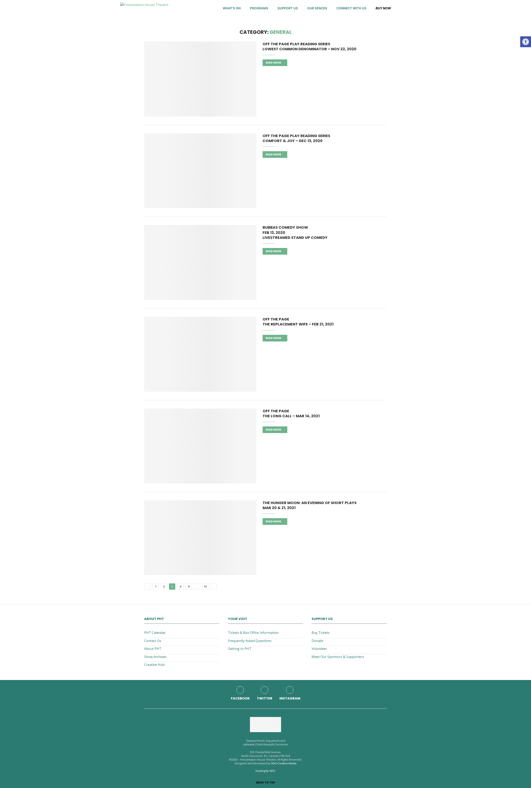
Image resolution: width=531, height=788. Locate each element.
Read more (273, 62)
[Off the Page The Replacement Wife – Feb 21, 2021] (200, 354)
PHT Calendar (155, 632)
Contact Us (152, 640)
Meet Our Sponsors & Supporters (338, 656)
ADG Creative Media (283, 763)
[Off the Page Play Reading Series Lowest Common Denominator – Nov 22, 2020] (200, 79)
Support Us (288, 8)
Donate (317, 640)
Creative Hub (154, 664)
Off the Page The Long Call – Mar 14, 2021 (291, 413)
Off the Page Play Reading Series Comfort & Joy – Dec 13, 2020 (296, 138)
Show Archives (155, 656)
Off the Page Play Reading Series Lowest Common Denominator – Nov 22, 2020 (309, 46)
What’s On (232, 8)
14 (205, 586)
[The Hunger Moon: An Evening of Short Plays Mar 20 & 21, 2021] (200, 537)
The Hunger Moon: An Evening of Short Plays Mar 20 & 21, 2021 (310, 505)
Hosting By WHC (265, 771)
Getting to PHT (239, 648)
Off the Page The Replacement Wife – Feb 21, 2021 (298, 322)
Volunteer (319, 648)
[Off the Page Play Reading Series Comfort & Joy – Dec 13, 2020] (200, 170)
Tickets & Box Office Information (253, 632)
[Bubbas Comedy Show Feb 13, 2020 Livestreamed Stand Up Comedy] (200, 262)
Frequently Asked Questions (250, 640)
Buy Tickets (321, 632)
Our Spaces (317, 8)
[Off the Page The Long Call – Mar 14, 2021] (200, 446)
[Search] (409, 8)
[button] (525, 41)
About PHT (152, 648)
